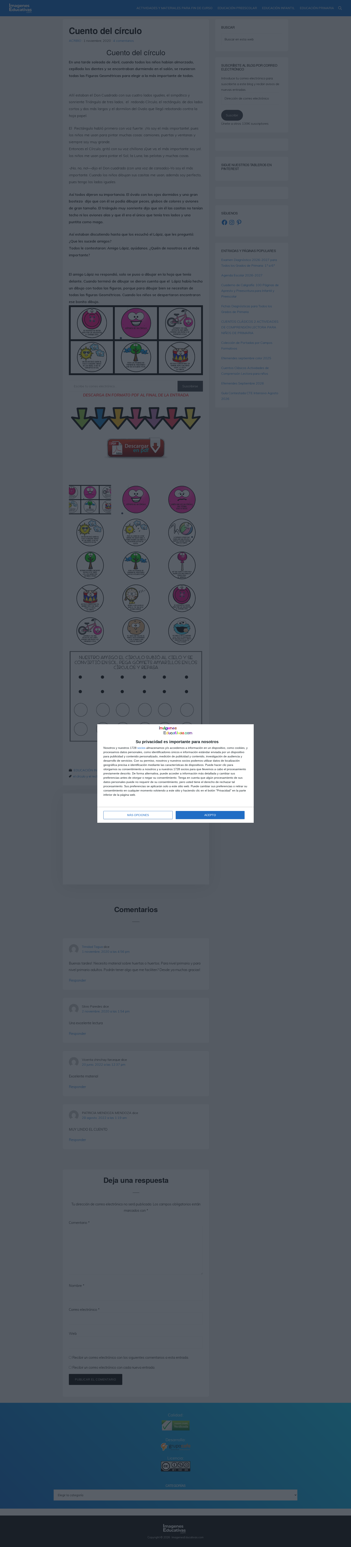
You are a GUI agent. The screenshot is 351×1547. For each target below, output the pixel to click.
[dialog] (175, 773)
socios (141, 747)
